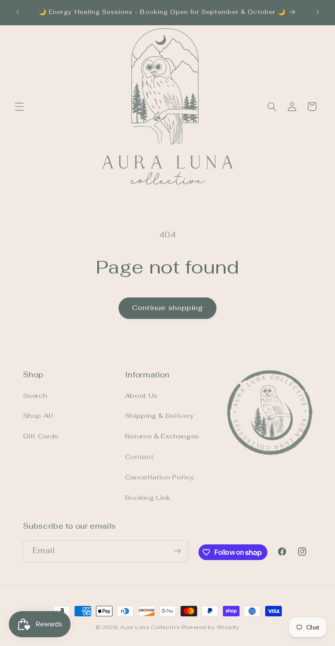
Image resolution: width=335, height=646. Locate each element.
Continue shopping (167, 307)
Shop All (38, 415)
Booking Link (148, 497)
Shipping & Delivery (159, 415)
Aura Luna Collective (150, 627)
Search (35, 395)
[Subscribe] (177, 551)
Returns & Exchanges (162, 436)
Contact (139, 456)
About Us (141, 395)
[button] (19, 106)
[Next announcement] (317, 12)
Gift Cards (41, 436)
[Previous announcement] (17, 12)
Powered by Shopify (210, 627)
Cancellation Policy (159, 477)
